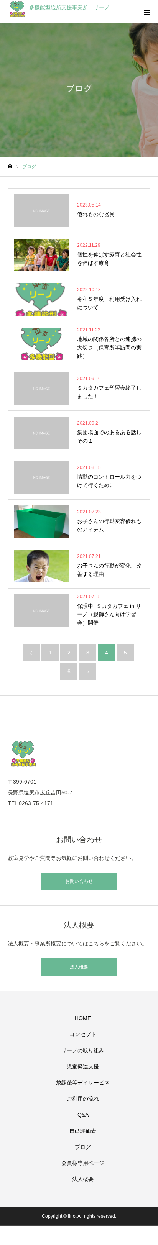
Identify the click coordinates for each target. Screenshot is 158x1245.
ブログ (83, 1147)
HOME (83, 1018)
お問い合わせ (79, 881)
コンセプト (82, 1034)
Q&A (83, 1115)
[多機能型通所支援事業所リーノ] (79, 753)
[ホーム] (10, 166)
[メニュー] (146, 11)
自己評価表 (82, 1131)
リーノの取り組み (82, 1050)
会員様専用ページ (82, 1163)
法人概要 (79, 966)
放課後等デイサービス (83, 1082)
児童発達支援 (83, 1066)
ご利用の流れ (83, 1099)
